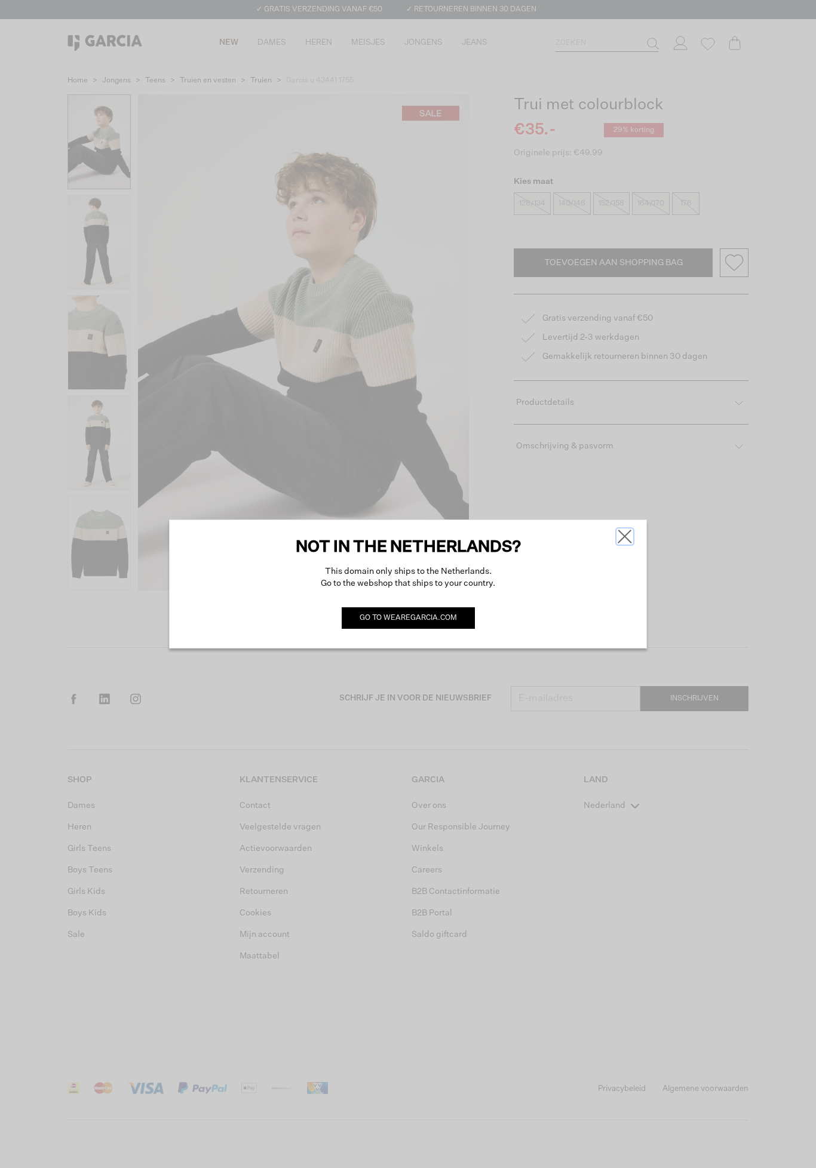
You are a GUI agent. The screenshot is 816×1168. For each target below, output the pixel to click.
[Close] (625, 536)
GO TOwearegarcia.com (408, 618)
